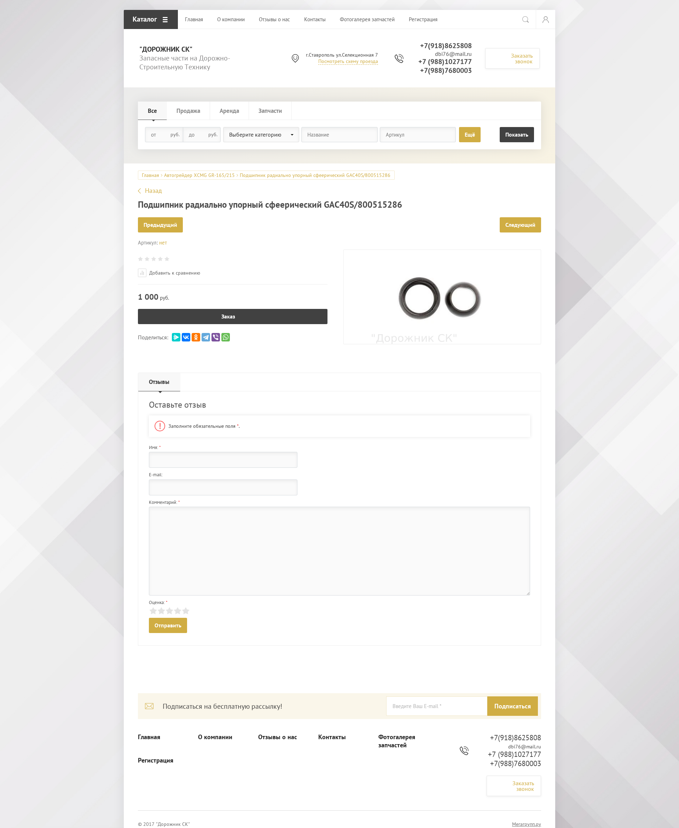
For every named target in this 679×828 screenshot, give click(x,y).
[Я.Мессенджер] (176, 337)
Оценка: (158, 602)
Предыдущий (160, 224)
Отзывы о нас (277, 737)
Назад (153, 191)
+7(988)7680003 (446, 70)
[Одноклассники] (196, 337)
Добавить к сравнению (174, 273)
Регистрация (155, 760)
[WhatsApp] (225, 337)
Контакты (332, 737)
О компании (215, 737)
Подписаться (512, 706)
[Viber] (215, 337)
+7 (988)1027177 (445, 61)
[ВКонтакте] (186, 337)
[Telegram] (206, 337)
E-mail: (156, 475)
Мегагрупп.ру (526, 824)
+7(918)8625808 (446, 45)
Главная (150, 175)
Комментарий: (164, 502)
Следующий (520, 224)
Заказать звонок (522, 58)
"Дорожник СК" (165, 49)
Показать (516, 134)
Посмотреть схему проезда (348, 61)
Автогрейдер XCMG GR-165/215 (199, 175)
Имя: (155, 447)
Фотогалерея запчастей (396, 741)
